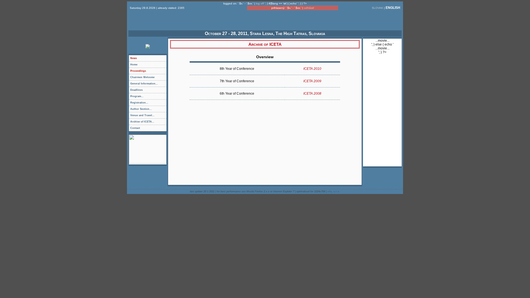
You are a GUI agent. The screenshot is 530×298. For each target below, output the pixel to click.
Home (133, 64)
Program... (148, 97)
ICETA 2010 (312, 69)
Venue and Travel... (148, 116)
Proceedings (138, 71)
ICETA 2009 (312, 81)
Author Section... (148, 110)
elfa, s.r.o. (333, 191)
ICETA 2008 (312, 93)
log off (260, 3)
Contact (135, 128)
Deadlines (136, 90)
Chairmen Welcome (142, 77)
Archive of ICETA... (142, 121)
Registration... (148, 103)
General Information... (148, 84)
